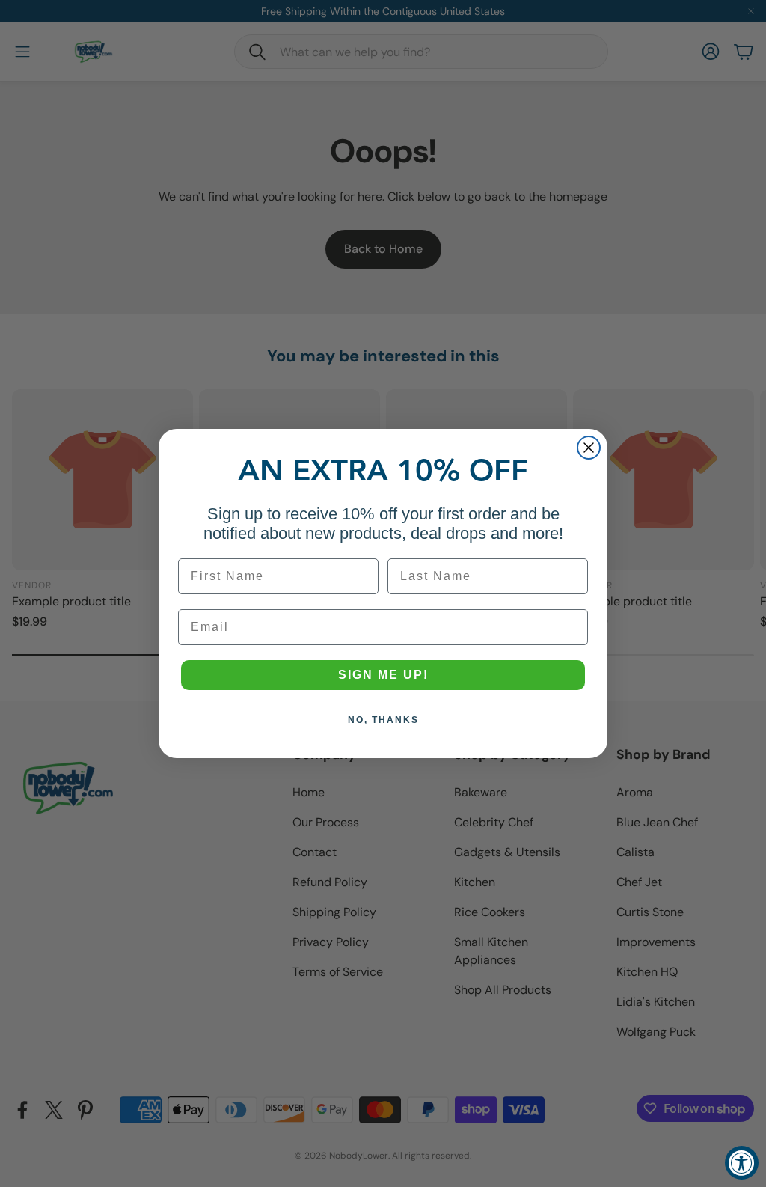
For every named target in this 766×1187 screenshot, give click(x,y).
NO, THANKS (383, 720)
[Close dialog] (588, 447)
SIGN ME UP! (383, 674)
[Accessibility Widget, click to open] (742, 1163)
